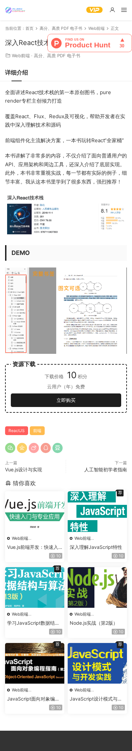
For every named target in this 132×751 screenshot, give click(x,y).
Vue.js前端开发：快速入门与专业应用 (32, 547)
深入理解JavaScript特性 (96, 547)
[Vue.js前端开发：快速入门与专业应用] (34, 511)
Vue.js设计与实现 (23, 469)
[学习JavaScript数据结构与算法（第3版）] (34, 587)
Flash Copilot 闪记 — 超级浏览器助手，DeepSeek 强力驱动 (15, 10)
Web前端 (21, 55)
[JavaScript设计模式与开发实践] (97, 663)
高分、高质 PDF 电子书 (57, 55)
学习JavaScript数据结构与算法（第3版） (33, 623)
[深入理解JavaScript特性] (97, 511)
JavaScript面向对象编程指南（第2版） (33, 699)
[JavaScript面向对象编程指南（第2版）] (34, 663)
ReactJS (16, 430)
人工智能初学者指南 (105, 469)
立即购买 (66, 400)
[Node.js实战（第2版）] (97, 587)
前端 (37, 430)
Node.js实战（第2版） (94, 623)
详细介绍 (16, 72)
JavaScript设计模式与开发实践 (96, 699)
